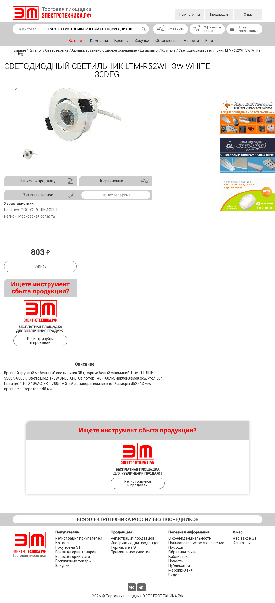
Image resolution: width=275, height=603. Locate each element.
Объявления (166, 40)
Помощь (175, 547)
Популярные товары (73, 561)
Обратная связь (182, 552)
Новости (191, 40)
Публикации (179, 566)
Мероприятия (180, 570)
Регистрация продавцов (132, 538)
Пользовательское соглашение (196, 543)
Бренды (121, 40)
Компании (99, 40)
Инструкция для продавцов (135, 543)
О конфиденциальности (189, 538)
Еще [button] (209, 40)
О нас (248, 14)
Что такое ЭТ (245, 538)
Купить (40, 266)
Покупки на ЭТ (68, 547)
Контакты (242, 543)
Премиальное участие (130, 552)
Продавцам (219, 14)
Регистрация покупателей (78, 538)
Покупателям (189, 14)
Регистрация (248, 31)
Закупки (142, 40)
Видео (173, 575)
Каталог (76, 40)
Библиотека (179, 556)
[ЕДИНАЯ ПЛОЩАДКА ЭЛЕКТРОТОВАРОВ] (52, 13)
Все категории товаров (75, 552)
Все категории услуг (73, 556)
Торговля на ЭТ (125, 547)
